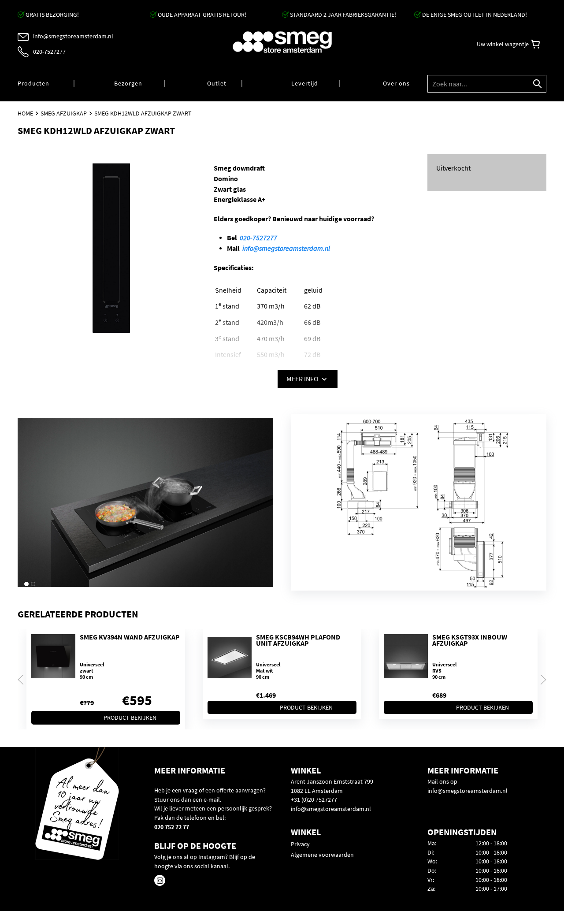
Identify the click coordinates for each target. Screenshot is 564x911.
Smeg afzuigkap (64, 113)
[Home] (282, 42)
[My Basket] (535, 44)
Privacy (300, 844)
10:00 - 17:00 (491, 888)
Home (25, 113)
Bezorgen (128, 83)
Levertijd (304, 83)
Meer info (303, 379)
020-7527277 (258, 238)
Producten (33, 83)
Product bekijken (130, 718)
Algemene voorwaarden (322, 855)
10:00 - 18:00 (491, 852)
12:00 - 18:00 (491, 843)
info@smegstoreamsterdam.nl (286, 248)
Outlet (216, 83)
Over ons (396, 83)
